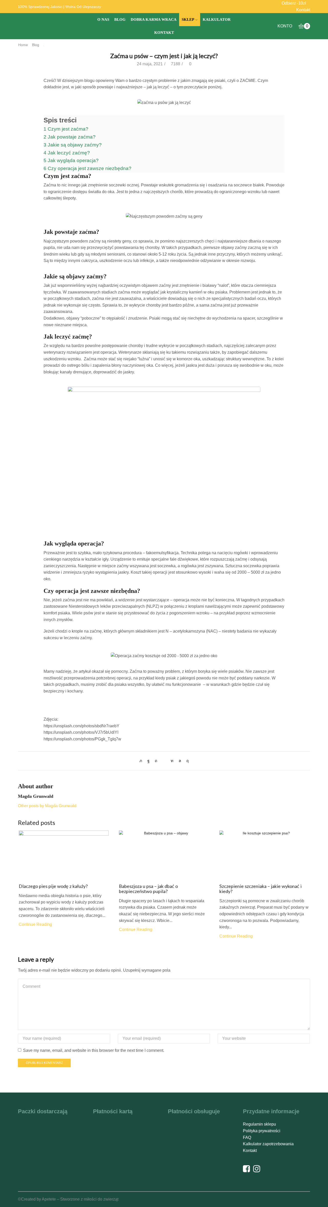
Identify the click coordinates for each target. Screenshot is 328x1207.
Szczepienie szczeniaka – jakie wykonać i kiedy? (260, 888)
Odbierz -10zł (294, 3)
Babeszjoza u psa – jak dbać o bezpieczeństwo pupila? (148, 888)
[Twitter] (142, 761)
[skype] (186, 761)
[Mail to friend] (164, 761)
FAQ (247, 1137)
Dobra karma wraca (154, 19)
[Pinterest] (156, 761)
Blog (120, 19)
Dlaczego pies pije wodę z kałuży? (53, 886)
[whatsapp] (180, 761)
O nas (103, 19)
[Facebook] (148, 761)
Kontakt (303, 10)
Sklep (188, 19)
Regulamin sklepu (259, 1124)
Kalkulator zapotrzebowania (268, 1144)
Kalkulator (217, 19)
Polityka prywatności (261, 1131)
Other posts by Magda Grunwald (47, 806)
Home (23, 45)
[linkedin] (172, 761)
